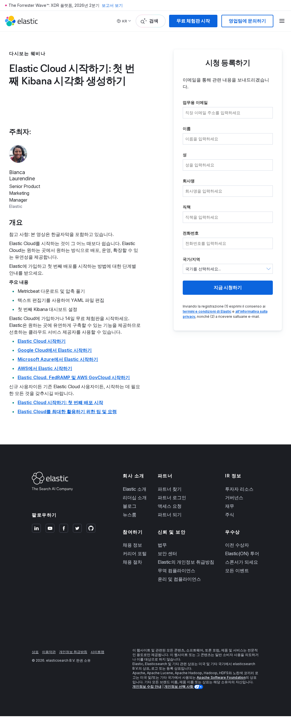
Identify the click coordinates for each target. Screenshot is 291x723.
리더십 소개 (135, 497)
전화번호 (191, 233)
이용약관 (49, 652)
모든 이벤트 (237, 570)
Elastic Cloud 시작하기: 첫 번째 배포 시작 (60, 402)
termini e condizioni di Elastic (207, 311)
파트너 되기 (170, 514)
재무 (229, 506)
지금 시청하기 (228, 287)
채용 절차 (132, 562)
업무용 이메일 (195, 102)
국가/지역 (191, 259)
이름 (187, 128)
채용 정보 (132, 545)
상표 (35, 652)
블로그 (129, 506)
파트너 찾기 (170, 489)
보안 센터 (167, 553)
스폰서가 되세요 (241, 562)
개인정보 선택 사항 (179, 686)
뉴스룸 (129, 514)
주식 (229, 514)
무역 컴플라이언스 (176, 570)
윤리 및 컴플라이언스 (179, 579)
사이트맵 (97, 652)
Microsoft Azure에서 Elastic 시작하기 (58, 359)
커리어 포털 (135, 553)
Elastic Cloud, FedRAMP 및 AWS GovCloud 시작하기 (74, 377)
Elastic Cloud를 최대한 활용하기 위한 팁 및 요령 (67, 411)
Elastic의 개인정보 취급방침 (186, 562)
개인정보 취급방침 (73, 652)
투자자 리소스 (239, 489)
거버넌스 (234, 497)
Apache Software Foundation (221, 677)
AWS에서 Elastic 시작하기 (45, 368)
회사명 (189, 180)
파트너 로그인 (172, 497)
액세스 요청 (170, 506)
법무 (162, 545)
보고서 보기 (112, 5)
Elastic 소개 (134, 489)
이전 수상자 (237, 545)
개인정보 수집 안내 (146, 686)
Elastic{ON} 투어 (242, 553)
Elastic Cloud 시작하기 (42, 341)
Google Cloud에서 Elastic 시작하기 (55, 350)
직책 (187, 206)
